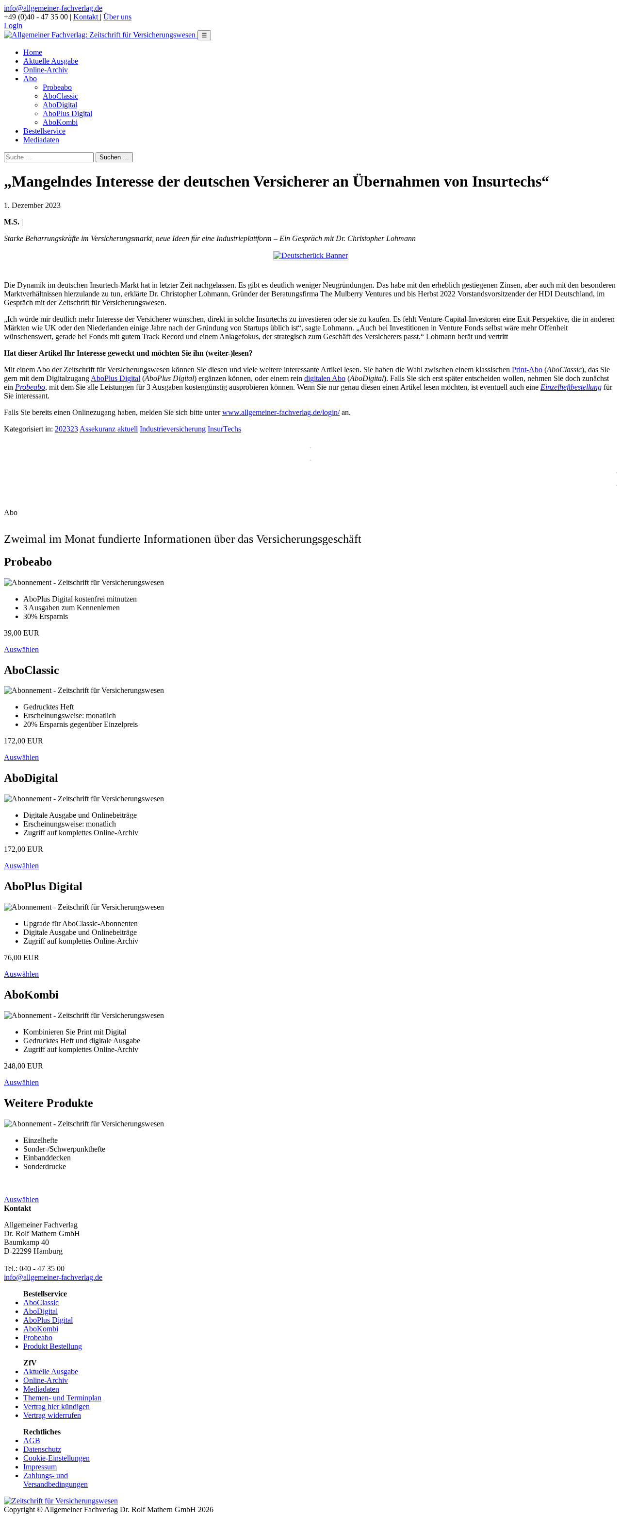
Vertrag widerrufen (52, 1415)
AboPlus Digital (67, 113)
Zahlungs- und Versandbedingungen (55, 1479)
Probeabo (57, 87)
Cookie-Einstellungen (56, 1458)
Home (32, 52)
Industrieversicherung (173, 429)
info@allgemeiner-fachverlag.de (53, 8)
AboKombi (60, 122)
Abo (30, 78)
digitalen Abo (324, 378)
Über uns (117, 17)
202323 (66, 429)
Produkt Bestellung (52, 1346)
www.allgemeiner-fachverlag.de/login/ (281, 412)
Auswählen (21, 649)
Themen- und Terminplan (62, 1398)
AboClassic (60, 96)
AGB (31, 1440)
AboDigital (60, 105)
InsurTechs (224, 429)
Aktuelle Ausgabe (50, 61)
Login (13, 25)
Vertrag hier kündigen (56, 1406)
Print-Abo (527, 369)
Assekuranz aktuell (109, 429)
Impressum (40, 1467)
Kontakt (86, 17)
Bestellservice (44, 131)
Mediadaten (41, 140)
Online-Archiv (45, 70)
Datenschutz (42, 1449)
